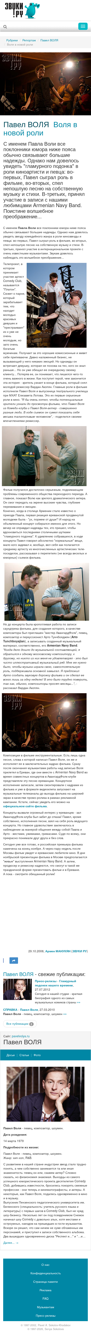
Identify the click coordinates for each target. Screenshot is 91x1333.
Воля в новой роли (40, 128)
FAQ (45, 1298)
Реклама (45, 1290)
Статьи (24, 1055)
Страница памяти (45, 1281)
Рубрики (12, 40)
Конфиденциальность (45, 1273)
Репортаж (29, 40)
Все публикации (19, 1023)
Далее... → (10, 1242)
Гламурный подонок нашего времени (55, 983)
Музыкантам (45, 1307)
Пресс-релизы (46, 981)
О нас (45, 1264)
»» (78, 1002)
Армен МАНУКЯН (57, 951)
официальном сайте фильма (25, 806)
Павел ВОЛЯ (49, 40)
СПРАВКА (10, 1009)
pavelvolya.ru (21, 1036)
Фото (37, 1055)
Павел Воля (29, 1009)
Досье (11, 1055)
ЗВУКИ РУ (79, 951)
